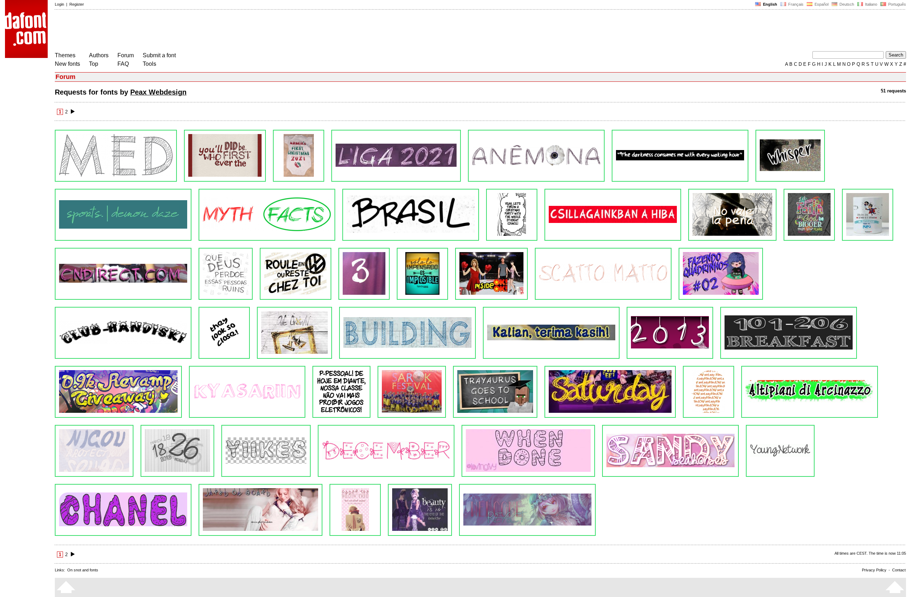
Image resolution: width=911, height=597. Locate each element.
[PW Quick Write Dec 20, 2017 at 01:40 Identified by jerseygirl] (809, 215)
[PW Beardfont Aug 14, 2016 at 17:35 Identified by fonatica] (422, 274)
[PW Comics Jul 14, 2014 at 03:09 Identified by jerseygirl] (809, 392)
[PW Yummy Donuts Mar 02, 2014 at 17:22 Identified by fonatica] (266, 451)
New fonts (67, 64)
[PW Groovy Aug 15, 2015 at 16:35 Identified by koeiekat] (551, 333)
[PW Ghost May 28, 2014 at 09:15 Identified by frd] (94, 451)
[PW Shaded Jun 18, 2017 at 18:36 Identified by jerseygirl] (867, 215)
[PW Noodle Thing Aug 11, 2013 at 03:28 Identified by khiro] (670, 451)
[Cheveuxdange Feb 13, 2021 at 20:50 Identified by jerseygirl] (536, 155)
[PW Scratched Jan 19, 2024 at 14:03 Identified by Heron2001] (116, 155)
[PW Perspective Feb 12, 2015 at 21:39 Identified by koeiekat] (247, 392)
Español (821, 4)
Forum (125, 55)
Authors (99, 55)
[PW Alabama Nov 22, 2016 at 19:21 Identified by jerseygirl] (364, 274)
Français (795, 4)
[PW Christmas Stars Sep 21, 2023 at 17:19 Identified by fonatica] (225, 155)
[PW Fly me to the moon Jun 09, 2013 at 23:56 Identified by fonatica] (355, 510)
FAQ (123, 64)
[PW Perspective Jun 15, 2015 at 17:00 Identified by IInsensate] (788, 333)
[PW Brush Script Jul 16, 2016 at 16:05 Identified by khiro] (603, 274)
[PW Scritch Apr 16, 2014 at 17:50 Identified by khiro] (177, 451)
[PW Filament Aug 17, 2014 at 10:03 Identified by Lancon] (708, 392)
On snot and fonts (82, 570)
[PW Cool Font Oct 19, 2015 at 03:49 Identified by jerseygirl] (224, 333)
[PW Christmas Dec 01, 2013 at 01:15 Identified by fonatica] (386, 451)
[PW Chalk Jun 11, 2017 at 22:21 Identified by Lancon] (123, 274)
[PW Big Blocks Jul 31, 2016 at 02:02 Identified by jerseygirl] (491, 274)
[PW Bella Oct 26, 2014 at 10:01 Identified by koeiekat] (610, 392)
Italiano (870, 4)
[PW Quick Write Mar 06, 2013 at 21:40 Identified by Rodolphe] (527, 510)
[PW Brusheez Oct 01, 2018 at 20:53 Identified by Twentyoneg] (612, 215)
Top (93, 64)
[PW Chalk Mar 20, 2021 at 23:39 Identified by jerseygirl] (396, 155)
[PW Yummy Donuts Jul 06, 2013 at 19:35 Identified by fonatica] (123, 510)
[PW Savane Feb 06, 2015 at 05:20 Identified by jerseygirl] (411, 392)
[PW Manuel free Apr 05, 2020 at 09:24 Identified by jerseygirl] (123, 215)
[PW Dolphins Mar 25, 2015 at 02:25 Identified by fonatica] (118, 392)
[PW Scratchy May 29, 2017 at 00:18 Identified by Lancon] (225, 274)
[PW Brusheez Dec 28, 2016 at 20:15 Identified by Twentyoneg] (295, 274)
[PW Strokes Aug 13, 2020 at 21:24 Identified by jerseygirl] (680, 155)
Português (896, 4)
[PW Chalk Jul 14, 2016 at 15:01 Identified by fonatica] (720, 274)
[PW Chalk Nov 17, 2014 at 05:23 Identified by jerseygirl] (495, 392)
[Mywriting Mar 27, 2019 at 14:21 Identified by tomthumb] (512, 215)
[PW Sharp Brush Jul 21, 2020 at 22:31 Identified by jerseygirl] (790, 155)
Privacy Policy (874, 570)
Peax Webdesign (158, 92)
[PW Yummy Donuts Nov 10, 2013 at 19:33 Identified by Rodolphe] (528, 451)
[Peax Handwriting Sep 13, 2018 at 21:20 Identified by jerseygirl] (732, 215)
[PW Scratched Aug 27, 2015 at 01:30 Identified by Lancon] (407, 333)
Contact (899, 570)
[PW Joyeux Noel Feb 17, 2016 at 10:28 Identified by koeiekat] (123, 333)
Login (59, 4)
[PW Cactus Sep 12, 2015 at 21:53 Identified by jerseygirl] (294, 333)
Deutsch (846, 4)
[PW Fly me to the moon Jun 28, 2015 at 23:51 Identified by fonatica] (669, 333)
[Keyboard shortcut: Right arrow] (73, 111)
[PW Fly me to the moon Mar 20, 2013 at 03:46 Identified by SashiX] (420, 510)
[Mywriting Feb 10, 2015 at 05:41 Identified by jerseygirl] (341, 392)
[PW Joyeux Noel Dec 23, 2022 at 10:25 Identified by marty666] (298, 155)
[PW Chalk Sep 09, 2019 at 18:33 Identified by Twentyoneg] (267, 215)
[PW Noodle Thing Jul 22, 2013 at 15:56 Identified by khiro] (780, 451)
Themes (65, 55)
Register (76, 4)
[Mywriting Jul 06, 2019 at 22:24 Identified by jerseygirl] (410, 215)
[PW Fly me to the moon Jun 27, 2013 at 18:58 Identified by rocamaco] (260, 510)
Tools (149, 64)
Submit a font (159, 55)
